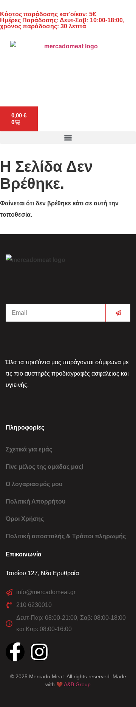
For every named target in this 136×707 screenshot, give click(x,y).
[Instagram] (39, 651)
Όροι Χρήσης (25, 519)
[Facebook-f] (15, 651)
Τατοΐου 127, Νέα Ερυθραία (42, 573)
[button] (68, 137)
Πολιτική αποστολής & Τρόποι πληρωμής (66, 536)
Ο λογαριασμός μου (34, 484)
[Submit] (117, 313)
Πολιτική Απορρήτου (35, 501)
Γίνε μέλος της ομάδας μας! (44, 467)
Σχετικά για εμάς (29, 449)
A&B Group (77, 684)
